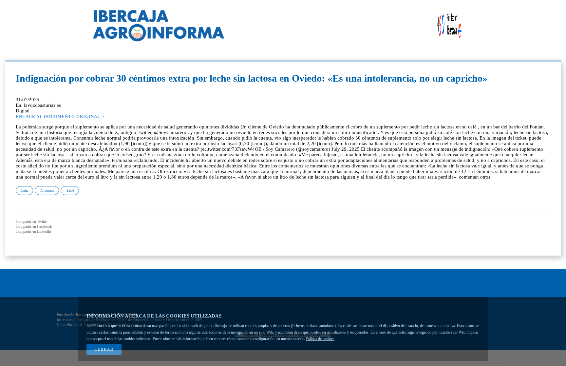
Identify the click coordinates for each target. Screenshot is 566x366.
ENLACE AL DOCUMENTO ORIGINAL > (60, 116)
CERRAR (104, 349)
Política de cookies (320, 339)
